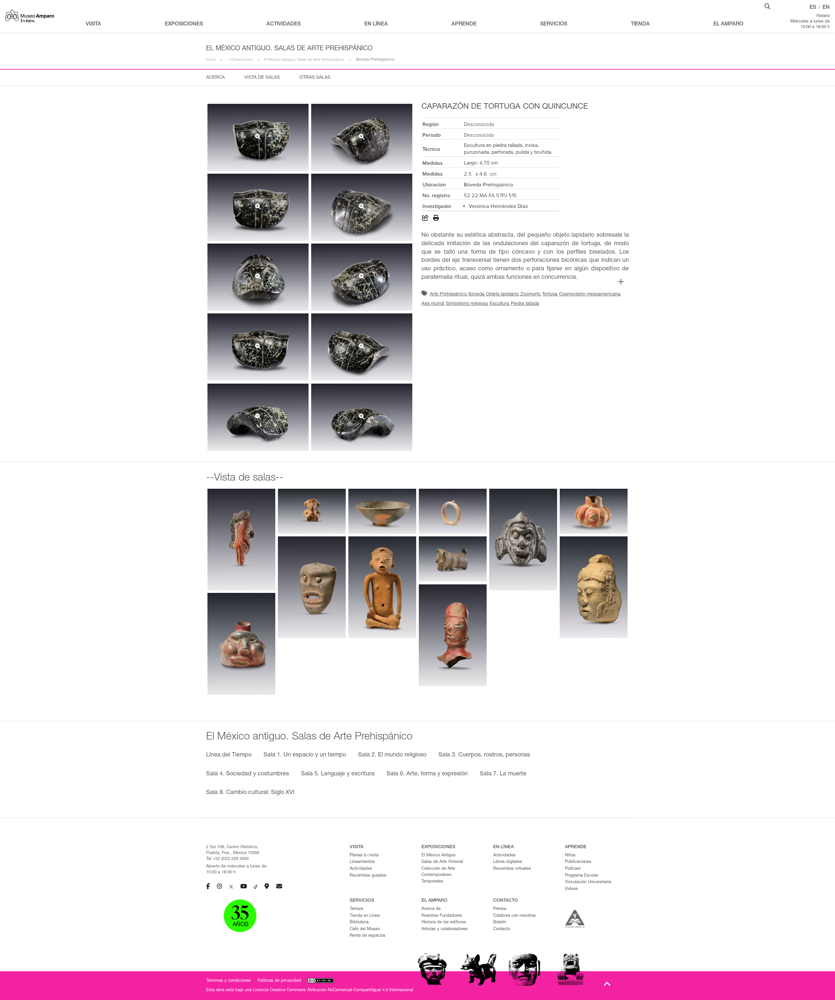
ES (813, 7)
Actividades (361, 869)
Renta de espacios (368, 936)
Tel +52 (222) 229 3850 (227, 859)
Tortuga (549, 294)
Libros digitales (507, 862)
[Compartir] (425, 219)
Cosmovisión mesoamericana (589, 294)
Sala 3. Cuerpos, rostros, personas (484, 755)
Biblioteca (359, 922)
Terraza (356, 909)
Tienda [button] (640, 24)
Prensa (499, 909)
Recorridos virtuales (512, 869)
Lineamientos (362, 862)
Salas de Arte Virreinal (442, 862)
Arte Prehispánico (448, 294)
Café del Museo (365, 929)
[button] (767, 6)
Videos (571, 889)
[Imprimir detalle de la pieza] (436, 219)
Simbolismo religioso (467, 304)
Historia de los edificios (443, 922)
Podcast (573, 869)
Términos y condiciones (228, 981)
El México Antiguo (438, 855)
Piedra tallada (525, 304)
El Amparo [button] (728, 24)
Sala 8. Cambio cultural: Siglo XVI (250, 793)
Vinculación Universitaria (588, 882)
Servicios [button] (553, 24)
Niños (570, 855)
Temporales (432, 882)
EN (826, 7)
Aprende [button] (464, 24)
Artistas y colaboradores (444, 929)
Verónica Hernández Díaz (498, 206)
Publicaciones (578, 862)
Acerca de (431, 909)
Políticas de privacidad (279, 981)
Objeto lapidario (502, 294)
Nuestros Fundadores (441, 916)
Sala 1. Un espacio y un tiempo (305, 755)
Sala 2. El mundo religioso (392, 755)
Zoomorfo (530, 294)
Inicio (211, 59)
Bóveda (476, 294)
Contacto (501, 929)
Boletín (499, 922)
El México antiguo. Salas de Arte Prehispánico (304, 59)
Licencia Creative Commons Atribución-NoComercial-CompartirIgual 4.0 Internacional (333, 990)
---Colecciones (240, 59)
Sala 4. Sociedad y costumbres (247, 774)
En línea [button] (376, 24)
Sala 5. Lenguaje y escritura (337, 774)
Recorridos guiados (368, 876)
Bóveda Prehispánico (488, 185)
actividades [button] (283, 24)
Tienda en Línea (365, 916)
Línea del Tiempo (228, 755)
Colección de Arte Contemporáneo (438, 872)
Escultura (499, 304)
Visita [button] (93, 24)
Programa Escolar (581, 876)
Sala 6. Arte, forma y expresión (427, 774)
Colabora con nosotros (514, 916)
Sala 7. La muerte (503, 774)
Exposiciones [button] (184, 24)
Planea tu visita (364, 855)
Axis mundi (432, 304)
